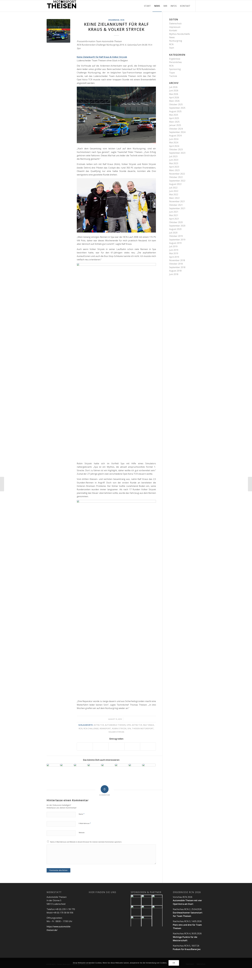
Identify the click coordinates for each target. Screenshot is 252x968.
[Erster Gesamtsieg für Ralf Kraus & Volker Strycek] (2, 484)
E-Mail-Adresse (85, 823)
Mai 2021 (173, 215)
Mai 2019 (173, 253)
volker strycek (116, 732)
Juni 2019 (173, 250)
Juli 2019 (173, 246)
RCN (122, 20)
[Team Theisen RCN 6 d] (58, 31)
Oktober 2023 (176, 149)
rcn (80, 728)
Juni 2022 (173, 191)
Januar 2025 (175, 125)
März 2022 (174, 198)
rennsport (105, 728)
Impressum (174, 27)
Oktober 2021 (176, 205)
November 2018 (177, 260)
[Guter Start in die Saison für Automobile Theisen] (149, 770)
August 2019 (175, 243)
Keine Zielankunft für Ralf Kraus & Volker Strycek (116, 27)
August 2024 (175, 135)
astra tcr (99, 725)
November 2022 (177, 173)
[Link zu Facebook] (199, 6)
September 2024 (177, 132)
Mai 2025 (173, 114)
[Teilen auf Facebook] (85, 746)
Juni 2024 (173, 139)
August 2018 (175, 270)
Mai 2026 (173, 94)
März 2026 (174, 100)
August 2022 (175, 184)
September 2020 (177, 225)
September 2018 (177, 267)
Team (172, 72)
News (172, 37)
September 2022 (177, 180)
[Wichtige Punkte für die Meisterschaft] (80, 770)
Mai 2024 (173, 142)
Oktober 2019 (176, 236)
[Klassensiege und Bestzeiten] (121, 770)
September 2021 (177, 208)
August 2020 (175, 229)
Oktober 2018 (176, 263)
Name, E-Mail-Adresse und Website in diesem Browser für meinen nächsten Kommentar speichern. (86, 842)
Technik (173, 76)
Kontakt (173, 30)
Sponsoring (175, 69)
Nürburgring (175, 40)
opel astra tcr (134, 725)
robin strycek (119, 728)
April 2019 (174, 256)
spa (129, 728)
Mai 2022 (173, 194)
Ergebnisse (113, 20)
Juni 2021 (173, 211)
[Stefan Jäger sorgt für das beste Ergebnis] (108, 770)
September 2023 (177, 152)
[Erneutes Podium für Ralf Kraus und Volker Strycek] (250, 484)
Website (82, 833)
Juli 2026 (173, 87)
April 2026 (174, 97)
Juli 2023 (173, 156)
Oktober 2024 (176, 128)
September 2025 (177, 107)
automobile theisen (115, 725)
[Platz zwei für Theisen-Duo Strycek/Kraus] (135, 770)
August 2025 (175, 111)
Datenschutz (175, 23)
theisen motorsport (143, 728)
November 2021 (177, 201)
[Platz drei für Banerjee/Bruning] (53, 770)
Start (171, 47)
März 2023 (174, 170)
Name (81, 814)
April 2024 (174, 146)
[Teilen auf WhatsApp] (116, 746)
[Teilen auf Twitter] (100, 746)
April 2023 (174, 166)
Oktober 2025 (176, 104)
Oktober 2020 (176, 222)
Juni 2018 (173, 274)
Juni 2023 (173, 159)
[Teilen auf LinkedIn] (132, 746)
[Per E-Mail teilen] (148, 746)
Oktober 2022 (176, 177)
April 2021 (174, 218)
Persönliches (175, 62)
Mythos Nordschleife (179, 34)
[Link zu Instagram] (203, 6)
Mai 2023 (173, 163)
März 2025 (174, 121)
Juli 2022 (173, 187)
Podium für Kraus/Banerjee (187, 949)
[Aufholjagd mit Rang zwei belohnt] (94, 770)
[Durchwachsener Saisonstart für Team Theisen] (67, 770)
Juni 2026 (173, 90)
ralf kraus (148, 725)
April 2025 (174, 118)
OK (174, 963)
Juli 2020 (173, 232)
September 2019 (177, 239)
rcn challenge (91, 728)
